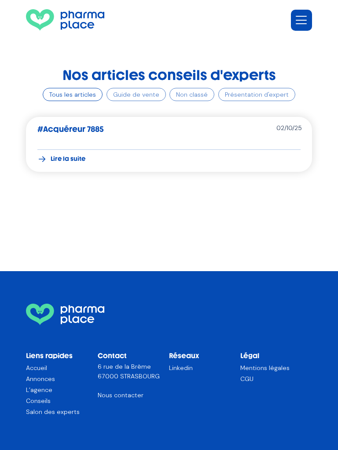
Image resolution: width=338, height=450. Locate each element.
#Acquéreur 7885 (70, 129)
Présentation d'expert (257, 94)
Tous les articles (72, 94)
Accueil (36, 368)
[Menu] (301, 20)
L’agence (39, 390)
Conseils (38, 401)
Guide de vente (136, 94)
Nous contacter (120, 395)
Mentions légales (265, 368)
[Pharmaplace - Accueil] (65, 20)
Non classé (192, 94)
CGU (247, 379)
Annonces (40, 379)
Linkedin (181, 368)
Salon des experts (53, 412)
